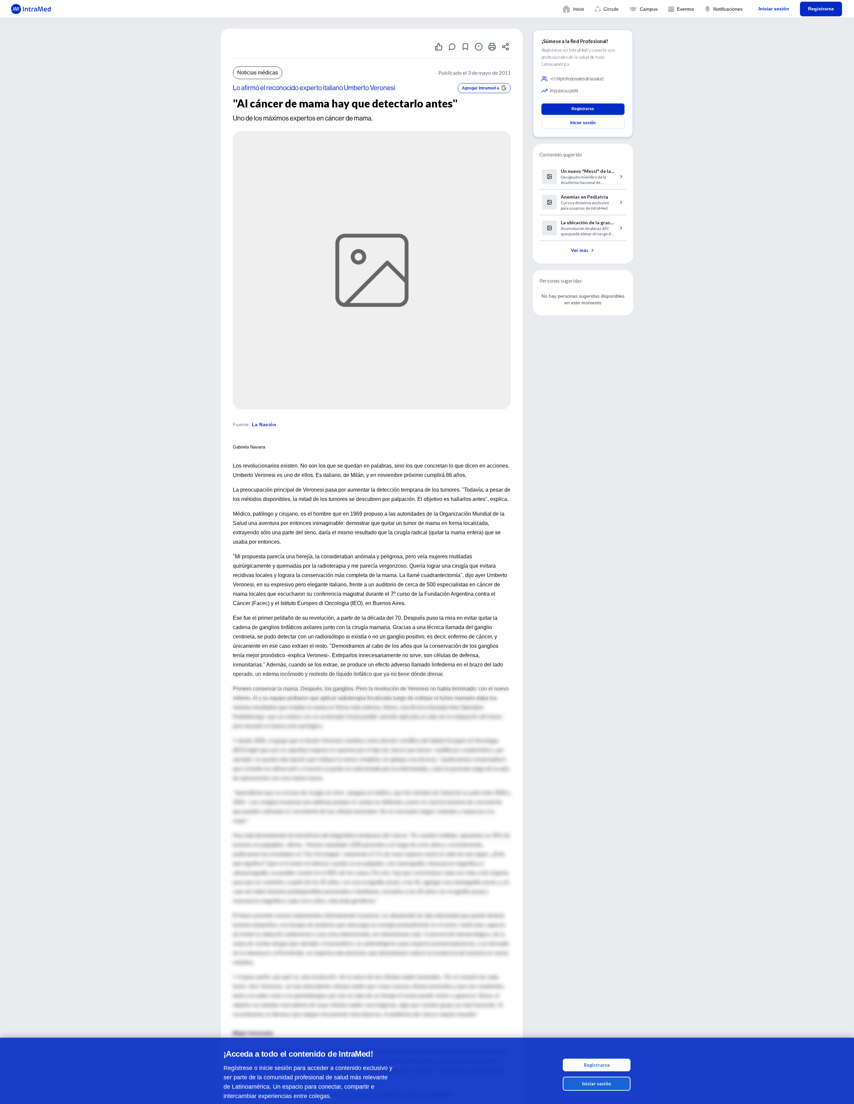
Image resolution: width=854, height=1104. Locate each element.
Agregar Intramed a (480, 88)
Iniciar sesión (596, 1076)
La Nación (264, 424)
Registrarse (597, 1057)
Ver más (579, 250)
